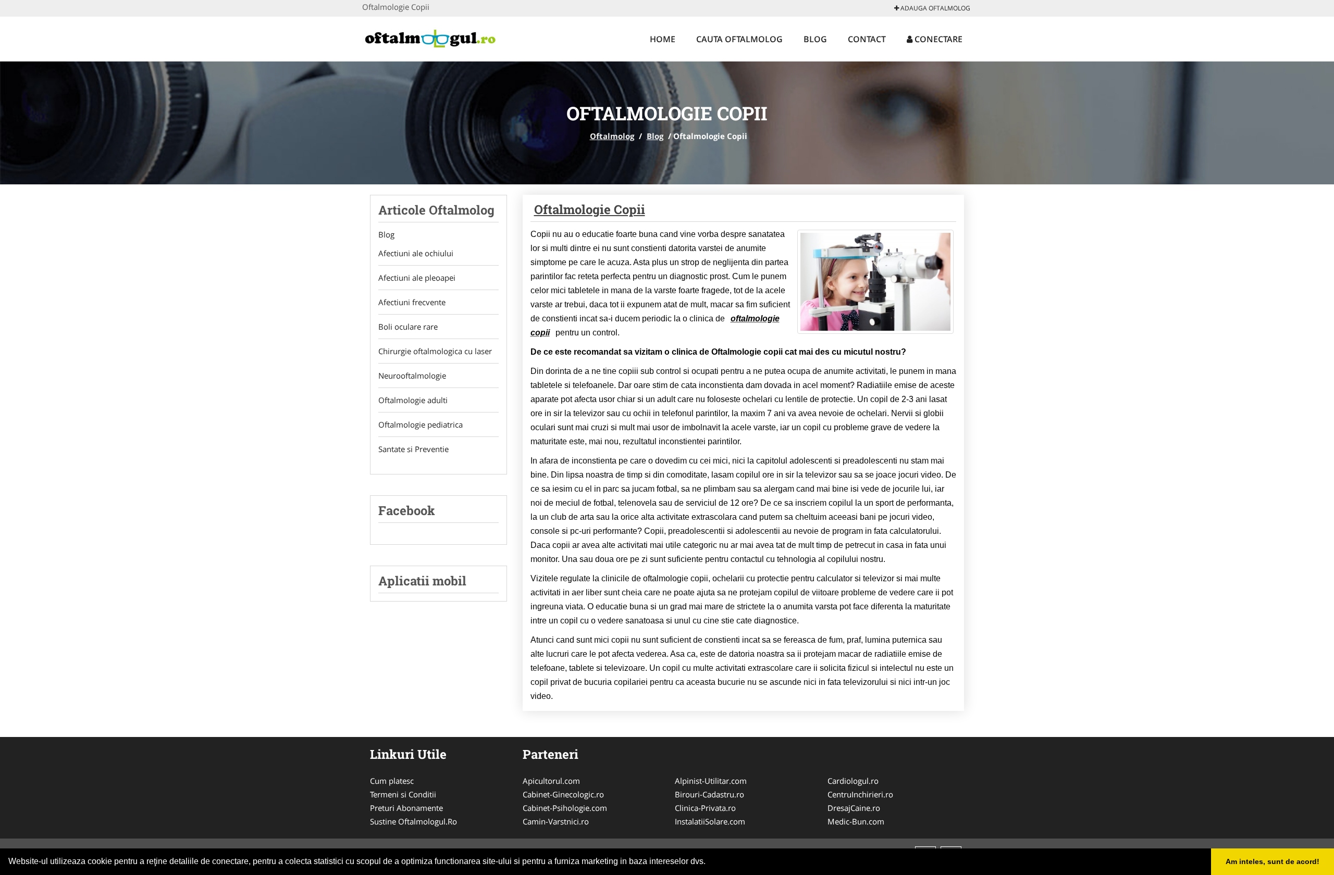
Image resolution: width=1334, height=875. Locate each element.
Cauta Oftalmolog (739, 39)
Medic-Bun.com (855, 821)
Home (662, 39)
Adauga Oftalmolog (934, 8)
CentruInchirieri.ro (860, 794)
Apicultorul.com (551, 781)
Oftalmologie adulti (413, 400)
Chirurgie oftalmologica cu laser (435, 351)
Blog (815, 39)
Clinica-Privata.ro (705, 808)
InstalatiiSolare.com (710, 821)
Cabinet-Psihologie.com (565, 808)
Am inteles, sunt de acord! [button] (1272, 861)
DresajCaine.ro (853, 808)
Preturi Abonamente (406, 808)
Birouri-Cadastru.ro (709, 794)
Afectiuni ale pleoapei (416, 277)
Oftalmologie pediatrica (420, 424)
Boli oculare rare (408, 326)
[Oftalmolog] (430, 37)
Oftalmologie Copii (589, 209)
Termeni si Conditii (403, 794)
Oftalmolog (612, 136)
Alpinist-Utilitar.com (711, 781)
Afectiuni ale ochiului (415, 253)
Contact (867, 39)
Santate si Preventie (413, 449)
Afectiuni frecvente (412, 302)
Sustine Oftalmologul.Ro (413, 821)
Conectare (937, 39)
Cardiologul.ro (853, 781)
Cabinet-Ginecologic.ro (563, 794)
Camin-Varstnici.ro (556, 821)
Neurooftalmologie (412, 375)
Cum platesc (392, 781)
